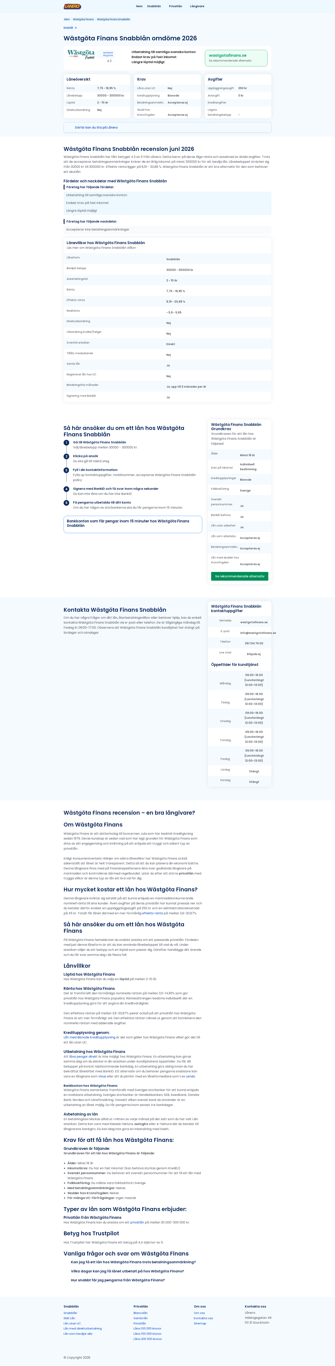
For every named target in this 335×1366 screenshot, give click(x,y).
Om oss (199, 1313)
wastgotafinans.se (228, 55)
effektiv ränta (152, 913)
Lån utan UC (72, 1323)
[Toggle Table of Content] (74, 28)
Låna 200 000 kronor (148, 1339)
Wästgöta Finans (83, 19)
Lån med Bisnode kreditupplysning (89, 1037)
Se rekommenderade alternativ (239, 576)
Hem (139, 6)
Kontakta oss (203, 1318)
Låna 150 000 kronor (147, 1334)
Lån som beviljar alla (78, 1334)
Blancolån (141, 1313)
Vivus (102, 1076)
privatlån (137, 1222)
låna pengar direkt (83, 1056)
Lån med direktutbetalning (83, 1328)
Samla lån (141, 1318)
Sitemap (200, 1323)
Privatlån (175, 6)
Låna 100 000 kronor (147, 1328)
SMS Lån (69, 1318)
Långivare (197, 6)
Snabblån (154, 6)
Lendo (190, 1076)
